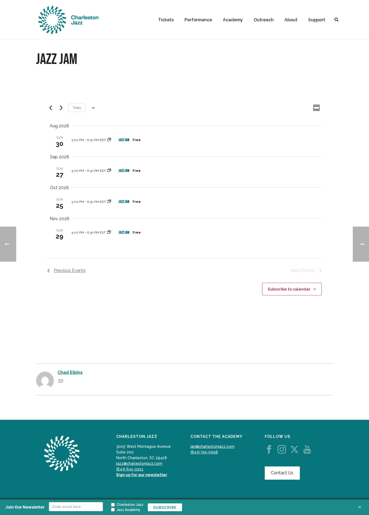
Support (316, 19)
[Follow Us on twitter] (294, 449)
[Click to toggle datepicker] (92, 108)
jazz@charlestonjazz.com (139, 463)
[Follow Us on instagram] (281, 449)
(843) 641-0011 (129, 469)
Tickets (166, 19)
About (290, 19)
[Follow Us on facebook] (269, 449)
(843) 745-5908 (204, 452)
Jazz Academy (128, 509)
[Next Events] (61, 108)
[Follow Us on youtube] (307, 449)
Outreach (264, 19)
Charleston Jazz (129, 504)
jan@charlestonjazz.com (212, 446)
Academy (233, 19)
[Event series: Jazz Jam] (109, 140)
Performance (198, 19)
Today (77, 108)
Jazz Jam (124, 140)
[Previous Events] (50, 108)
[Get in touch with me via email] (61, 381)
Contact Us (282, 472)
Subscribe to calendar (289, 289)
